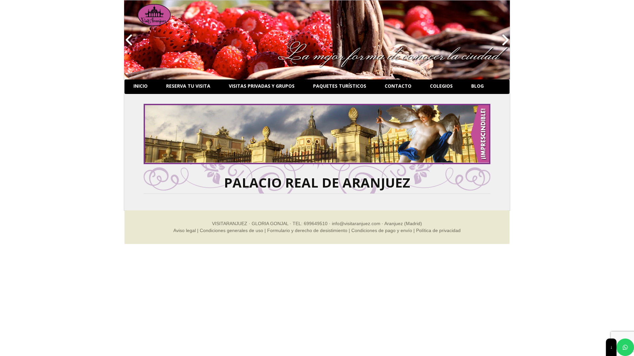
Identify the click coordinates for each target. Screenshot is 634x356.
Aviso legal (184, 230)
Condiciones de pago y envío (381, 230)
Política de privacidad (438, 230)
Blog (477, 86)
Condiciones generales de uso (231, 230)
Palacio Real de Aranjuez (317, 182)
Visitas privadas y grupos (262, 86)
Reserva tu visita (188, 86)
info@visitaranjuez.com (356, 223)
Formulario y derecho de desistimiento (307, 230)
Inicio (140, 86)
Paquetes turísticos (339, 86)
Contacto (398, 86)
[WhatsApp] (625, 347)
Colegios (441, 86)
